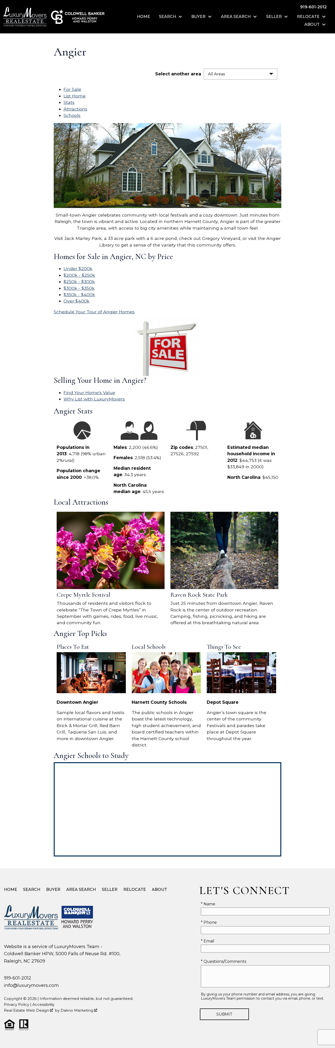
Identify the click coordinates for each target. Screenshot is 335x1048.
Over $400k (77, 300)
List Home (75, 95)
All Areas (216, 74)
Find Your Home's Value (89, 392)
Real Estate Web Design (27, 1010)
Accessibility (43, 1004)
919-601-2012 (17, 978)
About (159, 889)
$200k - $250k (79, 275)
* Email (207, 941)
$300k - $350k (79, 288)
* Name (208, 904)
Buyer (53, 889)
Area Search (81, 889)
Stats (69, 102)
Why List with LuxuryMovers (94, 398)
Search (31, 889)
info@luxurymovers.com (31, 985)
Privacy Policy (16, 1004)
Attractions (75, 108)
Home (143, 17)
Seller (109, 889)
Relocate (134, 889)
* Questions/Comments (223, 961)
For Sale (72, 89)
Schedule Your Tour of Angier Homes (94, 311)
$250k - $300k (79, 281)
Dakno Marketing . (79, 1010)
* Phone (209, 922)
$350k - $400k (79, 294)
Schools (72, 115)
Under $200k (78, 268)
